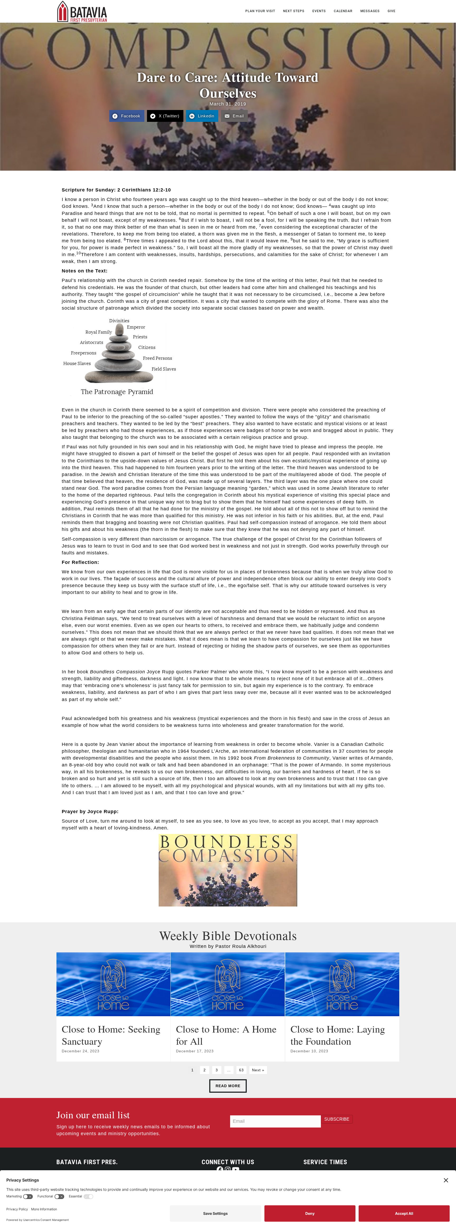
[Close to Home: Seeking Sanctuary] (113, 1007)
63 (241, 1070)
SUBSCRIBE (336, 1119)
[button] (220, 1169)
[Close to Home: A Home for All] (228, 1007)
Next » (258, 1070)
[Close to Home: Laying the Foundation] (342, 1007)
